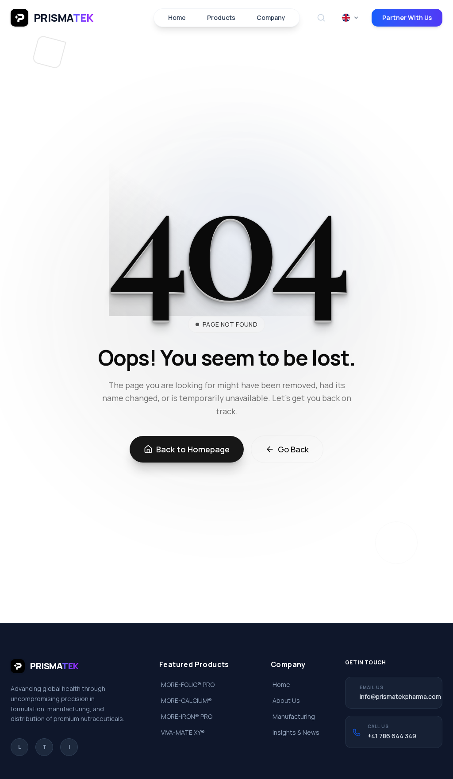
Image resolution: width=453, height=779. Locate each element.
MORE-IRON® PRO (186, 716)
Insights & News (296, 732)
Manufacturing (294, 716)
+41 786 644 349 (392, 736)
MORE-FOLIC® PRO (188, 684)
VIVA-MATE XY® (183, 732)
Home (177, 17)
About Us (286, 700)
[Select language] (350, 18)
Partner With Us (407, 17)
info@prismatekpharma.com (400, 696)
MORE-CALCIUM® (186, 700)
